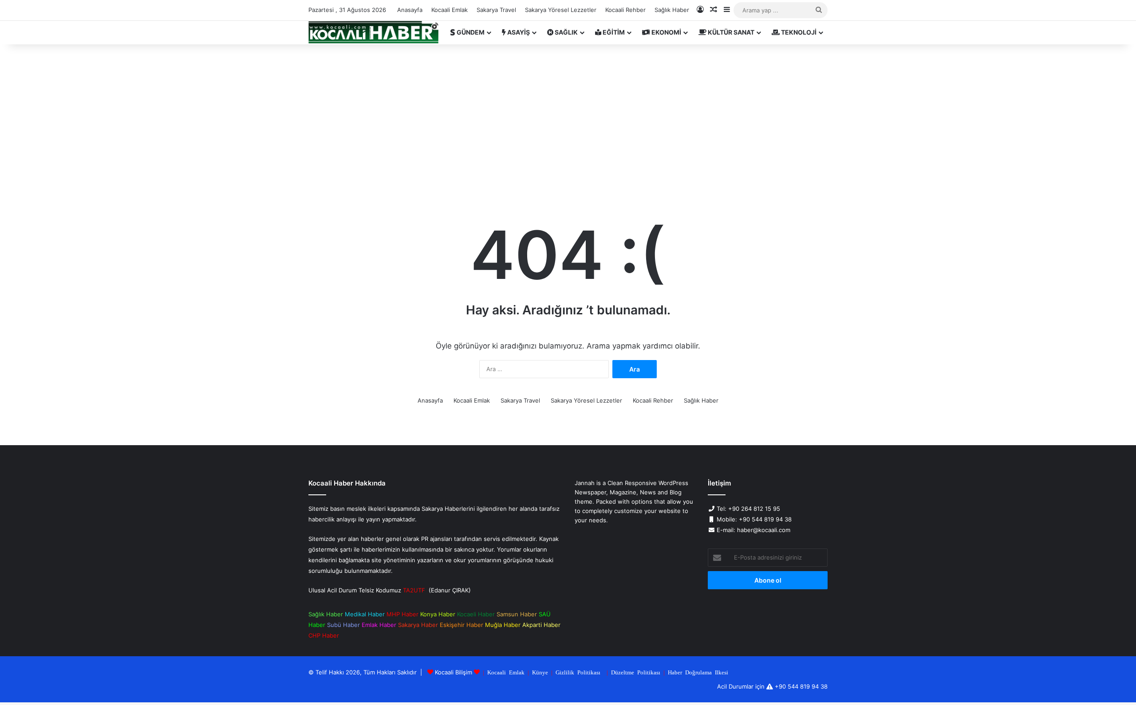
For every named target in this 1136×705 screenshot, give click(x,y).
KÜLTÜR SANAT (730, 32)
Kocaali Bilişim (453, 672)
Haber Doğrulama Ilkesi (698, 672)
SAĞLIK (565, 32)
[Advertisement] (568, 120)
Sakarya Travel (496, 9)
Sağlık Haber (672, 9)
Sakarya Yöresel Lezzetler (560, 9)
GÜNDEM (470, 32)
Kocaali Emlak (449, 9)
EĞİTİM (613, 32)
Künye (540, 672)
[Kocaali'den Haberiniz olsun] (373, 32)
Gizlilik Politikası (578, 672)
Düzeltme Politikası (635, 672)
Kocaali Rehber (625, 9)
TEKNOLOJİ (798, 32)
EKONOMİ (665, 32)
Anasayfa (409, 9)
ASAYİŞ (518, 32)
